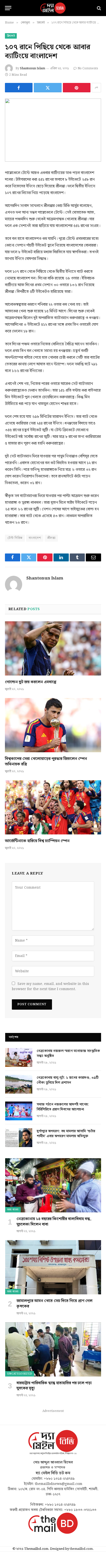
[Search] (98, 8)
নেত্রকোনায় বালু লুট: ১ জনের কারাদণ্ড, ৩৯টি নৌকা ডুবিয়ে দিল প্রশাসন (68, 1080)
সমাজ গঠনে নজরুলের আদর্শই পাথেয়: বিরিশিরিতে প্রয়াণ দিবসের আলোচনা (63, 1107)
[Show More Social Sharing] (96, 87)
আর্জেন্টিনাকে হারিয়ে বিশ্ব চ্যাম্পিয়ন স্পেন (37, 841)
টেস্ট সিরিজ (14, 538)
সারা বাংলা (13, 1209)
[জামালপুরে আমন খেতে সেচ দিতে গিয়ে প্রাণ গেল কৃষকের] (53, 1267)
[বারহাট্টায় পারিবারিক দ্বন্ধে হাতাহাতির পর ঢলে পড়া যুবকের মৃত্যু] (53, 1349)
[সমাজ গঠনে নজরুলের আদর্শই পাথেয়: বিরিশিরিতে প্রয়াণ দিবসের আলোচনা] (18, 1111)
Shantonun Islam (32, 68)
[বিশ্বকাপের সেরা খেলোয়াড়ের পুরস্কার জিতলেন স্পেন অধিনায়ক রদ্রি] (53, 725)
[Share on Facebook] (19, 87)
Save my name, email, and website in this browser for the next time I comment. (50, 986)
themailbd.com (81, 1549)
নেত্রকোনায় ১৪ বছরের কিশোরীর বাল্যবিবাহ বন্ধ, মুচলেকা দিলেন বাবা (54, 1222)
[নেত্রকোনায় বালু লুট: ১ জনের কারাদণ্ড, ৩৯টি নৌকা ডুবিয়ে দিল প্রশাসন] (18, 1084)
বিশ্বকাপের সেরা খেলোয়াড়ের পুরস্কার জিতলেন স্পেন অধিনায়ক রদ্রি (46, 761)
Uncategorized (19, 1374)
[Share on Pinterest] (76, 87)
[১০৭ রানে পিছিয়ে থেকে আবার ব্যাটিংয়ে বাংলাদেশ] (53, 130)
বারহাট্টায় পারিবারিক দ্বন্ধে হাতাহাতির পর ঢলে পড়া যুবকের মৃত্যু (54, 1386)
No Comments (88, 68)
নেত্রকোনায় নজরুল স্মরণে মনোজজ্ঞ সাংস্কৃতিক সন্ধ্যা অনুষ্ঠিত (68, 1053)
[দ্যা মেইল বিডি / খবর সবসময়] (53, 8)
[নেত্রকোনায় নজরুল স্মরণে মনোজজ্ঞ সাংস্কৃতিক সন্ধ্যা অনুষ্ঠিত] (18, 1057)
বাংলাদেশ (35, 538)
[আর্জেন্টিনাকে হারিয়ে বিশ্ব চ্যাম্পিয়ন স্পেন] (53, 807)
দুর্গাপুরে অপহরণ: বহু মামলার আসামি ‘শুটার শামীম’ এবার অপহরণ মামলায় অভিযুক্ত (66, 1133)
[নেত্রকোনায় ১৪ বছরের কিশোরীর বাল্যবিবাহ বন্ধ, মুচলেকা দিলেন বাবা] (53, 1185)
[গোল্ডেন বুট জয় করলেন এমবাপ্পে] (53, 648)
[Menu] (8, 8)
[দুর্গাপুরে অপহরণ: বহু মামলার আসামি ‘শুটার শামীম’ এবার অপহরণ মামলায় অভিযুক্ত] (18, 1137)
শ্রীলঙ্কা (51, 538)
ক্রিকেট (11, 36)
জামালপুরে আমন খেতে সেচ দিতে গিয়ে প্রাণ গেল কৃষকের (54, 1303)
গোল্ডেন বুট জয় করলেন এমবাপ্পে (30, 682)
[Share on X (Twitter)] (47, 87)
